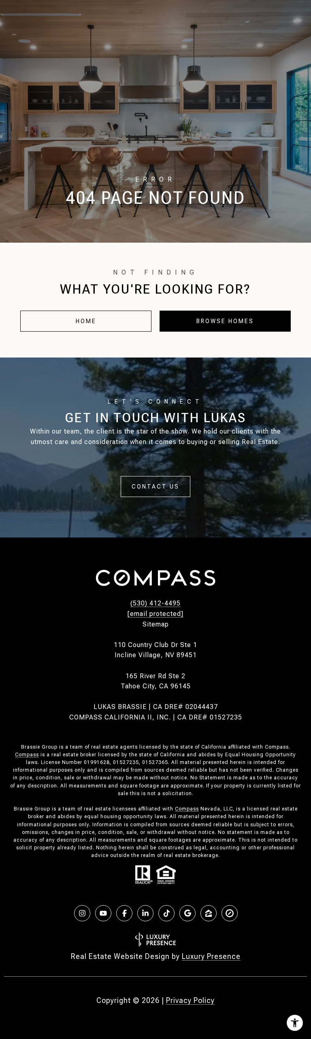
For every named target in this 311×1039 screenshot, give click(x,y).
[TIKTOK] (166, 913)
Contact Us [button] (155, 486)
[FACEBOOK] (124, 913)
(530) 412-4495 (155, 603)
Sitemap (156, 624)
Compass (27, 755)
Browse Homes (225, 321)
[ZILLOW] (208, 913)
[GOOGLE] (187, 913)
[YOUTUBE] (103, 913)
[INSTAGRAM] (82, 913)
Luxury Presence (211, 956)
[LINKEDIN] (145, 913)
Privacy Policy (190, 1000)
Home (86, 321)
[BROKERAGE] (230, 913)
